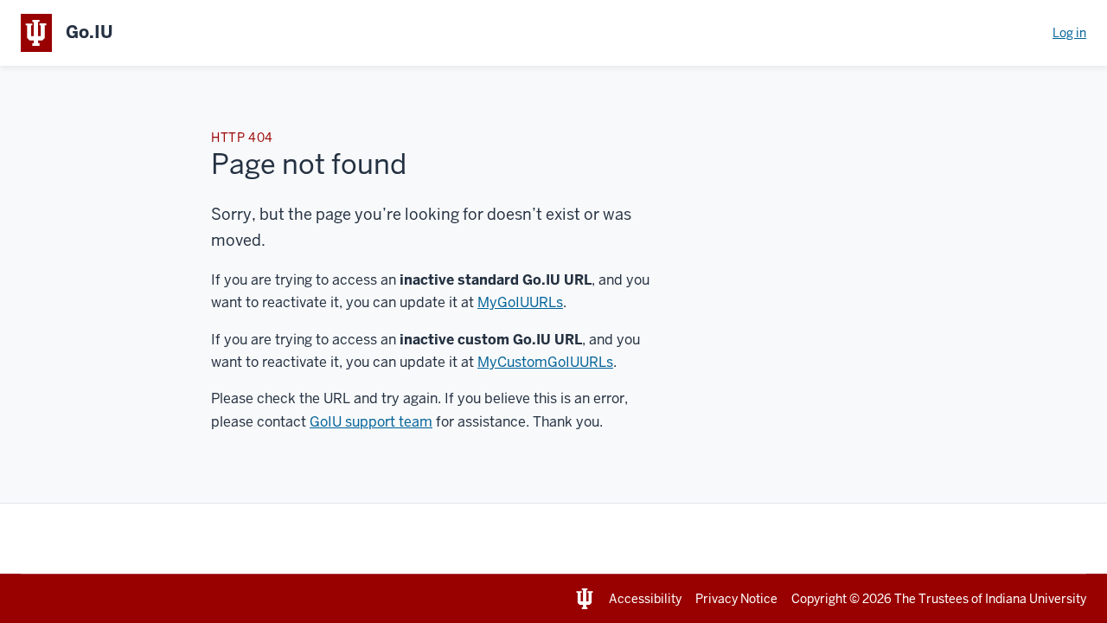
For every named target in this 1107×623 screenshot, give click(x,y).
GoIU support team (371, 422)
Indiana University (1035, 599)
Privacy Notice (736, 599)
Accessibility (645, 599)
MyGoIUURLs (520, 302)
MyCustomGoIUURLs (545, 362)
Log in (1069, 33)
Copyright (819, 599)
